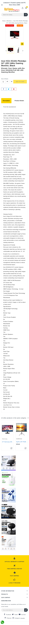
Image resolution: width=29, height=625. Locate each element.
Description (6, 100)
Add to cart (20, 81)
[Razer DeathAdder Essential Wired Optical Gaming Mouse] (8, 479)
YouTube (23, 614)
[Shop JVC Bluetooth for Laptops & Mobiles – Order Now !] (8, 495)
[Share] (3, 89)
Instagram (17, 618)
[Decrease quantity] (11, 81)
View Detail (11, 448)
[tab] (6, 100)
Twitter (16, 614)
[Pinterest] (14, 89)
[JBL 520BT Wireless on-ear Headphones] (8, 543)
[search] (26, 14)
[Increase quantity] (7, 81)
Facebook (8, 614)
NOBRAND (19, 438)
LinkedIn (22, 618)
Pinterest (9, 618)
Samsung (4, 438)
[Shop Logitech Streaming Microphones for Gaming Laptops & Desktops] (8, 527)
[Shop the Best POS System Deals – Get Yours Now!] (8, 463)
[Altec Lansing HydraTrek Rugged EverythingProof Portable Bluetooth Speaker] (8, 511)
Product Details (19, 100)
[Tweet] (8, 89)
